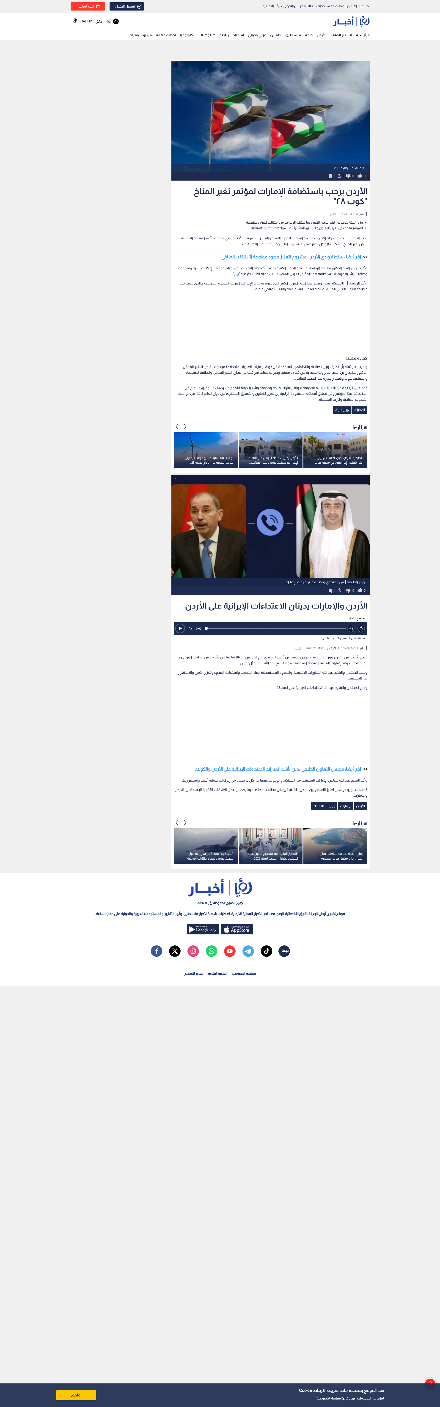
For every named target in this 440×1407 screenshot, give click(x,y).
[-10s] (351, 629)
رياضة (224, 35)
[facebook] (156, 951)
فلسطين (293, 35)
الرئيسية (363, 35)
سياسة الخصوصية (329, 1398)
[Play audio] (180, 628)
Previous (185, 426)
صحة (309, 35)
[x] (175, 951)
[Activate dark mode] (112, 21)
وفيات (134, 35)
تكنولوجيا (187, 35)
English (86, 21)
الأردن (321, 35)
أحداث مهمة (166, 35)
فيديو (147, 35)
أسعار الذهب (341, 35)
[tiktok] (266, 951)
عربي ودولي (257, 35)
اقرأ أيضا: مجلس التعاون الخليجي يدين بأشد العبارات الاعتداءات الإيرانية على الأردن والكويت (278, 768)
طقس (275, 35)
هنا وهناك (206, 35)
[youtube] (230, 951)
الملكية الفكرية (217, 973)
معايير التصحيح (194, 973)
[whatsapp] (211, 951)
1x (190, 628)
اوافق (76, 1395)
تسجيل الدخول (125, 6)
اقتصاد (238, 35)
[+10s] (361, 629)
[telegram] (248, 951)
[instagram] (193, 951)
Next (177, 426)
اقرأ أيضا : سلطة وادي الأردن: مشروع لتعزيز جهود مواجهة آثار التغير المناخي (291, 256)
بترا (236, 274)
